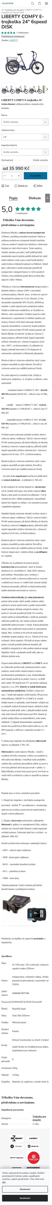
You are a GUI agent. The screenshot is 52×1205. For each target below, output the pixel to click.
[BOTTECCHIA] (17, 1157)
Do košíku (35, 175)
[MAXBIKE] (33, 1167)
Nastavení (25, 1189)
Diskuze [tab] (35, 198)
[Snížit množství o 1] (5, 175)
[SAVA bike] (33, 1146)
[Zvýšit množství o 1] (19, 175)
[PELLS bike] (33, 1138)
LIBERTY (13, 40)
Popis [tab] (13, 198)
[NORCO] (17, 1167)
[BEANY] (17, 1138)
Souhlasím (25, 1198)
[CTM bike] (17, 1146)
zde (4, 1182)
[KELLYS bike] (33, 1157)
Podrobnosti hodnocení (12, 36)
